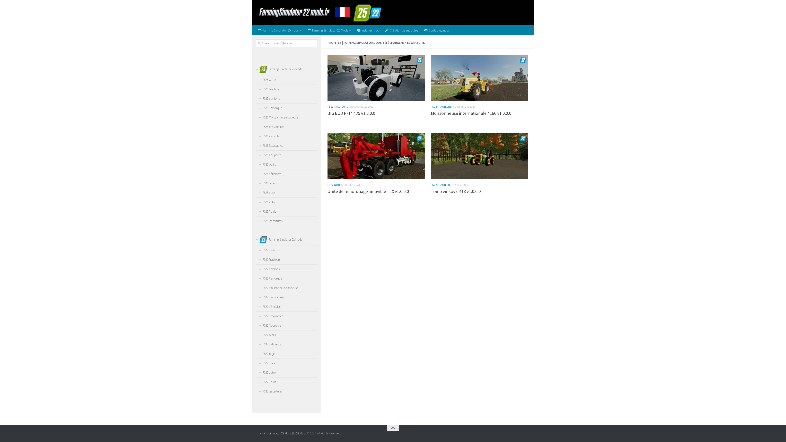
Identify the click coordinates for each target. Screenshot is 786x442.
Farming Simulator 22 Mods (274, 433)
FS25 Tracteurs (271, 89)
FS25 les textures (272, 221)
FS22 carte (269, 250)
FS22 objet (269, 354)
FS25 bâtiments (272, 174)
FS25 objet (269, 183)
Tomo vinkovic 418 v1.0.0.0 (456, 191)
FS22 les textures (272, 391)
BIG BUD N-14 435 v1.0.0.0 (351, 113)
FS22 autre (269, 372)
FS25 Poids (269, 211)
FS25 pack (269, 193)
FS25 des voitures (273, 127)
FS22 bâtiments (272, 344)
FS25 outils (269, 164)
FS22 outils (335, 185)
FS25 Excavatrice (273, 146)
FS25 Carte (269, 80)
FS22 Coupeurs (272, 325)
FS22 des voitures (273, 297)
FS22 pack (269, 363)
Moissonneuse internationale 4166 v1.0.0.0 (471, 113)
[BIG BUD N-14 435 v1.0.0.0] (376, 78)
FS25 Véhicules (271, 136)
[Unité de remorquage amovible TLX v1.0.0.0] (376, 156)
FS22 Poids (269, 382)
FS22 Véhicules (271, 307)
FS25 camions (271, 98)
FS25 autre (269, 202)
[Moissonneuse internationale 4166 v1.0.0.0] (479, 78)
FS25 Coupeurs (272, 155)
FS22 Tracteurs (338, 106)
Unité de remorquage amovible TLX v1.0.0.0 (368, 191)
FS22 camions (271, 269)
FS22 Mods (299, 433)
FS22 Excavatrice (273, 316)
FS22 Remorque (272, 278)
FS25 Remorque (272, 108)
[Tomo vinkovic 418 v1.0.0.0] (479, 156)
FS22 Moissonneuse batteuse (280, 288)
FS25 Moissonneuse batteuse (280, 117)
